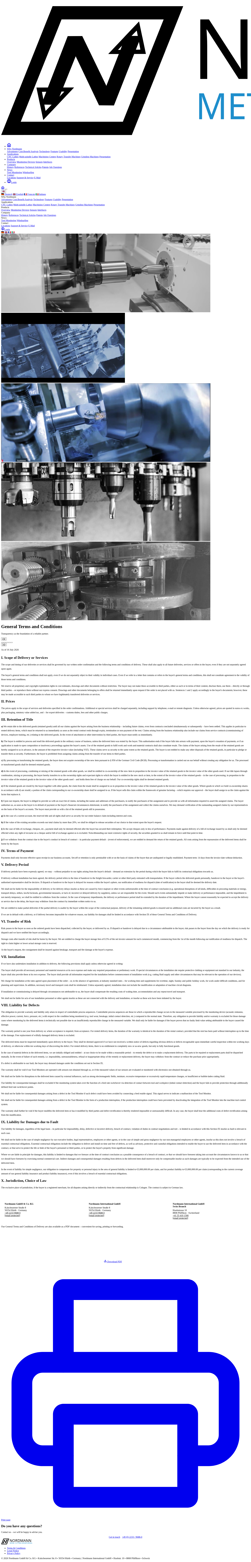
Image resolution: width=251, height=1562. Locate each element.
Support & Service (25, 177)
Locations (11, 177)
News (9, 170)
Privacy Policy (13, 1544)
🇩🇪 (2, 232)
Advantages (12, 151)
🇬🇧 (3, 191)
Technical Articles (33, 167)
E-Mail (37, 177)
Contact (10, 175)
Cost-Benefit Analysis (28, 151)
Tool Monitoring (14, 172)
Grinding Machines (90, 156)
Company (11, 164)
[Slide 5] (11, 633)
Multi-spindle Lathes (28, 156)
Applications (13, 154)
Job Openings (55, 167)
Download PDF (114, 1253)
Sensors (39, 162)
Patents (45, 167)
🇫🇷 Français (29, 194)
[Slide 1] (2, 633)
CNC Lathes (13, 156)
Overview (11, 162)
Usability (63, 151)
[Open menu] (6, 189)
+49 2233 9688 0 (12, 1204)
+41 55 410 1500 (181, 1207)
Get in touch (114, 1528)
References (19, 167)
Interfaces (47, 162)
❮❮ (4, 630)
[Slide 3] (7, 633)
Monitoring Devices (26, 162)
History (10, 167)
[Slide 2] (4, 633)
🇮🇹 (13, 232)
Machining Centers (47, 156)
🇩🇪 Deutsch (6, 194)
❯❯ (4, 636)
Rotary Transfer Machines (68, 156)
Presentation (73, 151)
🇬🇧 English (18, 194)
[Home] (9, 146)
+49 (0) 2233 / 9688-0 (132, 1528)
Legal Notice (13, 1542)
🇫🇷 (9, 232)
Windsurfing (28, 172)
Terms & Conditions (16, 1539)
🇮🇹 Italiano (41, 194)
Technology (44, 151)
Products (11, 159)
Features (54, 151)
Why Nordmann (14, 149)
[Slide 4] (9, 633)
